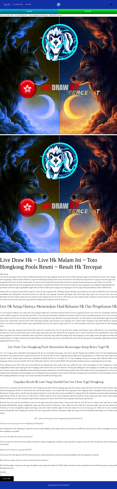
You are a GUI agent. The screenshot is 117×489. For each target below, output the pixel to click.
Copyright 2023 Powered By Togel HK (58, 485)
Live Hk (2, 313)
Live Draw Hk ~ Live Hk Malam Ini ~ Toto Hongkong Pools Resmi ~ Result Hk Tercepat (33, 15)
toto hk (56, 358)
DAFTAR (88, 11)
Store (1, 15)
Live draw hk (4, 277)
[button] (7, 478)
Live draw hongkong (7, 353)
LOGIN (29, 11)
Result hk (3, 388)
